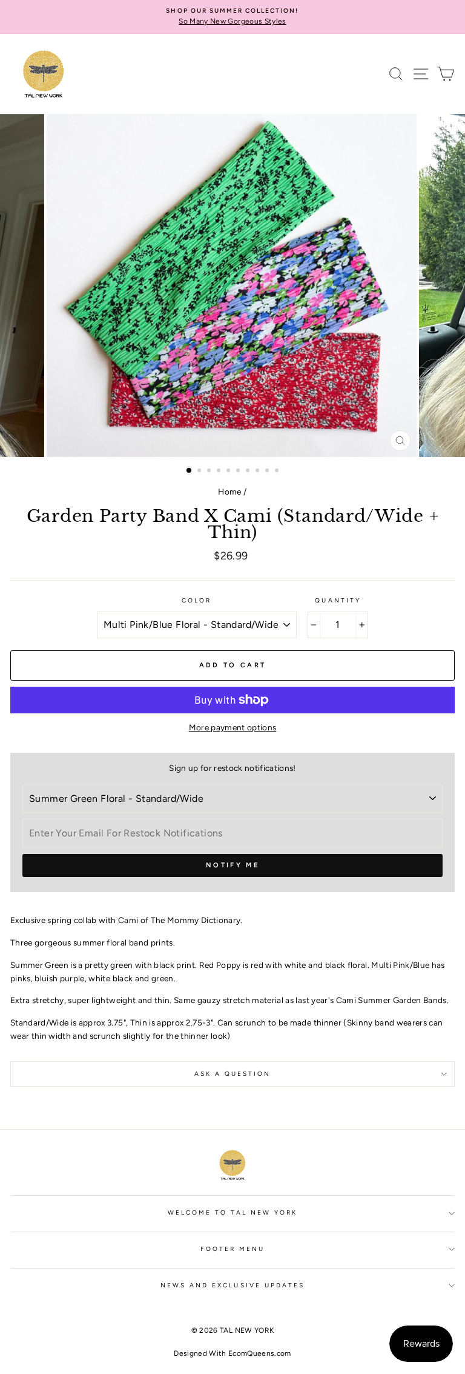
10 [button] (278, 472)
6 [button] (239, 472)
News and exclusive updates (232, 1285)
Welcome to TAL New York (232, 1212)
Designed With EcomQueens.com (232, 1353)
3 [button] (210, 472)
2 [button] (200, 472)
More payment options (233, 727)
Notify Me (232, 865)
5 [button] (229, 472)
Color (196, 600)
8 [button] (259, 472)
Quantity (337, 600)
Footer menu (232, 1249)
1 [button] (189, 471)
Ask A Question (232, 1074)
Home (229, 491)
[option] (232, 17)
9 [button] (268, 472)
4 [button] (220, 472)
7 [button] (249, 472)
